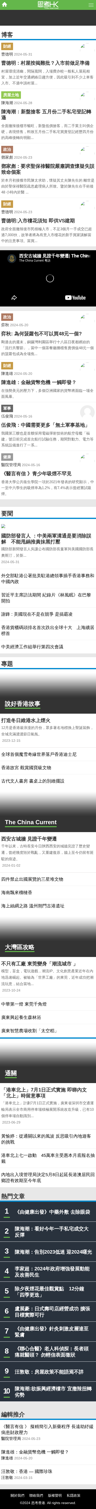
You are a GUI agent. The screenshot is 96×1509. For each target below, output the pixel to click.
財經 (7, 46)
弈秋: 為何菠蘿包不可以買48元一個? (41, 333)
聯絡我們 (36, 1495)
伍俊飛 (7, 416)
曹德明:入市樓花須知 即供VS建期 (38, 220)
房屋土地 (11, 95)
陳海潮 (7, 103)
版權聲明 (55, 1495)
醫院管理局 (11, 465)
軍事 (7, 408)
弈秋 (5, 325)
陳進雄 (7, 373)
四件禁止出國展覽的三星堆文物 (32, 879)
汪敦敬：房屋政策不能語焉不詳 (49, 1372)
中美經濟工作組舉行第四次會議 (32, 646)
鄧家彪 (7, 157)
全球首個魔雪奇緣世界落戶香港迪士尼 (39, 754)
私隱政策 (73, 1495)
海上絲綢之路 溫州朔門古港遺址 (32, 905)
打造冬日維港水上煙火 (25, 720)
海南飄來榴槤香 (16, 892)
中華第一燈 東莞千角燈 (24, 1004)
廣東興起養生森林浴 (21, 1017)
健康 (7, 457)
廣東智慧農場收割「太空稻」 (30, 1030)
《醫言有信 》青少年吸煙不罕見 (36, 473)
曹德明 (7, 54)
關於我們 (17, 1495)
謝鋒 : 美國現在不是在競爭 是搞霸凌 (37, 614)
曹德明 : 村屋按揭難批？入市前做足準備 (45, 63)
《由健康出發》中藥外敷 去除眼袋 (52, 1212)
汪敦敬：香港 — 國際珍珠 (26, 1471)
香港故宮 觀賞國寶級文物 (26, 767)
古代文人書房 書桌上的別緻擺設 (32, 781)
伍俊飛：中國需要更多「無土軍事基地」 (45, 425)
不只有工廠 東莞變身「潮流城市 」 (39, 963)
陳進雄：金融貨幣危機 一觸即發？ (39, 382)
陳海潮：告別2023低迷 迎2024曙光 (53, 1252)
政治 (7, 149)
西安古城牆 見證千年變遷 (29, 838)
